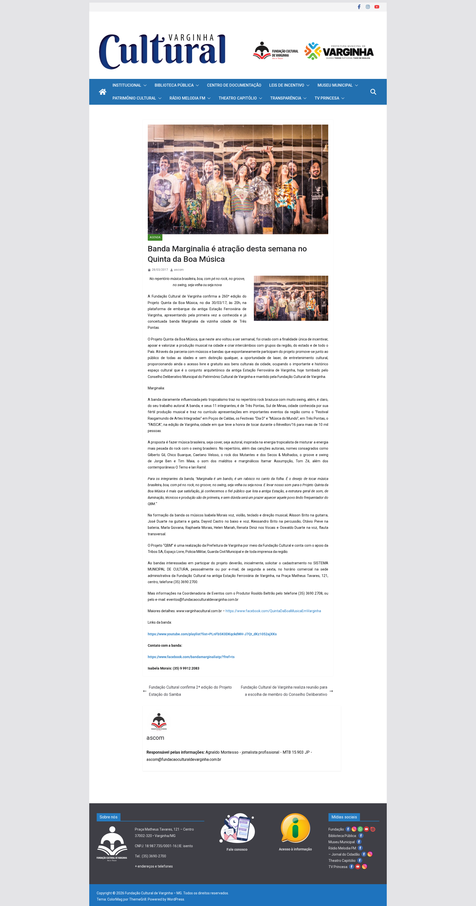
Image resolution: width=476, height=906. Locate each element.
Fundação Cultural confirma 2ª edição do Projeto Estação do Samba (190, 691)
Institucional (127, 85)
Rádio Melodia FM (187, 98)
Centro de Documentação (234, 85)
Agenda (155, 237)
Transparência (285, 98)
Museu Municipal (335, 85)
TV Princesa (327, 98)
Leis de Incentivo (286, 85)
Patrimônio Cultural (134, 98)
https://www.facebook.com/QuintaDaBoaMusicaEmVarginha (273, 611)
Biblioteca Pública (174, 85)
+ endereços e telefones (154, 866)
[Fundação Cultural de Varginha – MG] (238, 26)
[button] (144, 85)
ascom (179, 269)
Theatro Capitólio (238, 98)
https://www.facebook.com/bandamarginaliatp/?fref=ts (191, 657)
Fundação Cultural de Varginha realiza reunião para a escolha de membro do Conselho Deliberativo (284, 691)
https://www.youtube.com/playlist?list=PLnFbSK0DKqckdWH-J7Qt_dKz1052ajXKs (212, 634)
